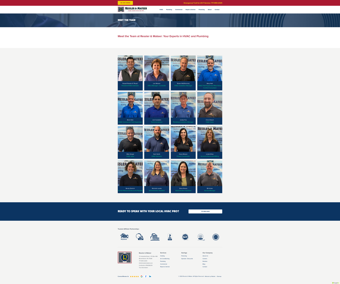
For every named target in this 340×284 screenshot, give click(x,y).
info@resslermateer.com (146, 263)
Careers (205, 259)
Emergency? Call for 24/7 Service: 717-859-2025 (203, 3)
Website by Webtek (210, 276)
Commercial (178, 10)
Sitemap (219, 276)
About (210, 10)
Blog (204, 264)
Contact (217, 10)
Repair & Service (190, 10)
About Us (205, 256)
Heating (162, 256)
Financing (202, 10)
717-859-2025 (205, 211)
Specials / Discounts (187, 259)
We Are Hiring (125, 3)
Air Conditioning (164, 259)
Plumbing (169, 10)
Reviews (205, 261)
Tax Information (143, 268)
